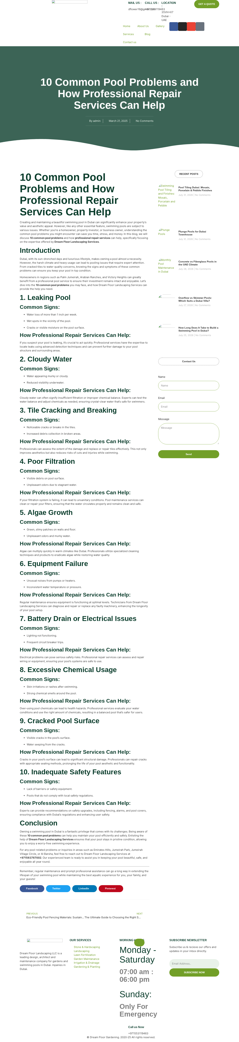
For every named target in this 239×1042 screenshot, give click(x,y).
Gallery (160, 26)
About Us (143, 26)
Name (161, 376)
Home (126, 26)
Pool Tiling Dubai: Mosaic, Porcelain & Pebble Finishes (195, 189)
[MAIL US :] (124, 4)
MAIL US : (134, 2)
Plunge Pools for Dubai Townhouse (192, 233)
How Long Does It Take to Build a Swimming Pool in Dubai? (198, 329)
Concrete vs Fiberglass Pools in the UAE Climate (197, 263)
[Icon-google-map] (200, 26)
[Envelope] (191, 26)
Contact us (129, 42)
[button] (32, 888)
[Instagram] (182, 26)
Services (128, 34)
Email (161, 398)
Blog (147, 34)
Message (163, 419)
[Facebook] (173, 26)
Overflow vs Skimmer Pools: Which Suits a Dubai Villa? (195, 299)
